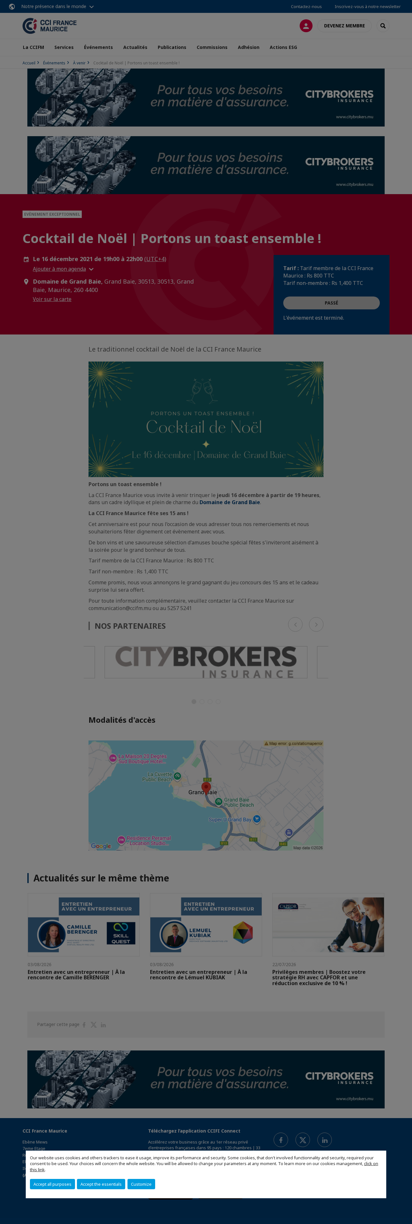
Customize (141, 1184)
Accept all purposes (52, 1184)
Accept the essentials (101, 1184)
